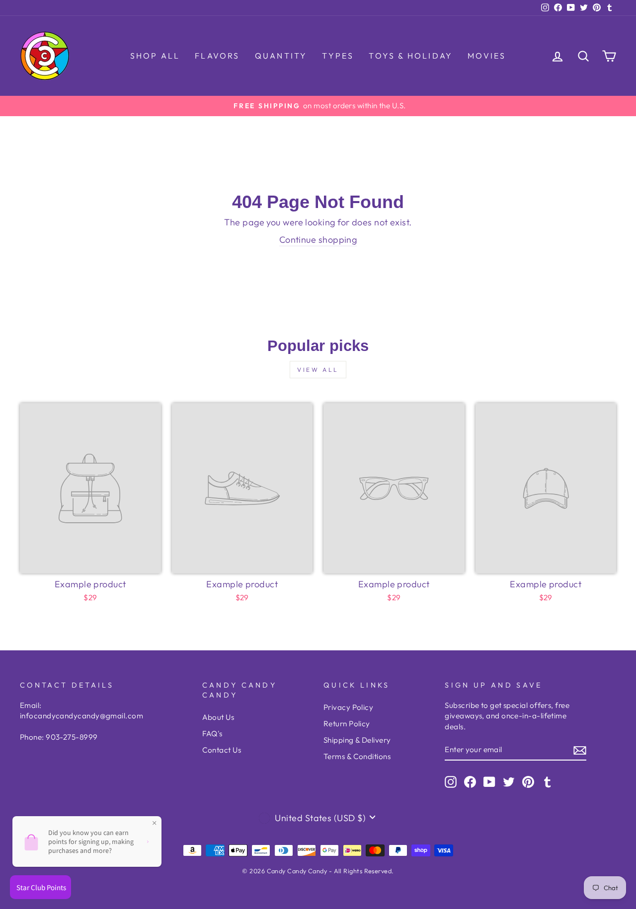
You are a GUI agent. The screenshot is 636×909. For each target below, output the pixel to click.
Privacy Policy (348, 707)
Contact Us (221, 750)
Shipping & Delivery (357, 740)
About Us (218, 717)
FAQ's (212, 733)
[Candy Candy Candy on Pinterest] (528, 781)
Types (338, 56)
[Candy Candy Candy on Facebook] (470, 781)
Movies (487, 56)
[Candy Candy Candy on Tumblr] (548, 781)
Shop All (155, 56)
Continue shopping (318, 239)
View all (318, 369)
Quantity (281, 56)
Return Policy (346, 723)
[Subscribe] (579, 750)
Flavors (217, 56)
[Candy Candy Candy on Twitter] (509, 781)
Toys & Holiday (411, 56)
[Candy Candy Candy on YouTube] (489, 781)
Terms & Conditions (357, 756)
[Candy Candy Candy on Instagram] (451, 781)
